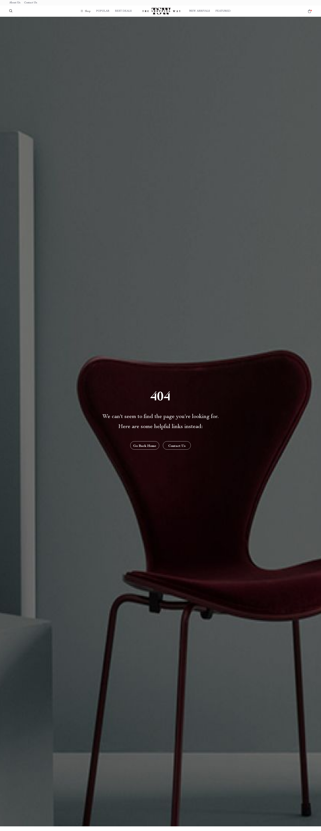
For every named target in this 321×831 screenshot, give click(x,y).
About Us (14, 2)
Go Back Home (144, 446)
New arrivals (199, 11)
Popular (102, 11)
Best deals (123, 11)
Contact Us (30, 2)
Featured (223, 11)
